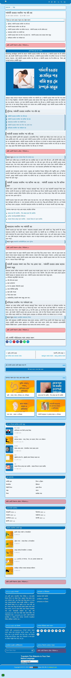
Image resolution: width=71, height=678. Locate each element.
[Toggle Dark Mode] (58, 2)
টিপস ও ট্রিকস (17, 428)
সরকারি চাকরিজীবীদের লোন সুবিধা (23, 242)
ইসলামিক (16, 437)
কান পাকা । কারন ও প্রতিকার (14, 414)
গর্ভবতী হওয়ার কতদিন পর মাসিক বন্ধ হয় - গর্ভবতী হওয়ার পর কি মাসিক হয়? (28, 29)
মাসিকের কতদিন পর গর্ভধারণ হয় (16, 38)
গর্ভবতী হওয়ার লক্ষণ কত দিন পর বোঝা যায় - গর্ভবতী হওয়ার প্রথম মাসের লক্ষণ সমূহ (29, 35)
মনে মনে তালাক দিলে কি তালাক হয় (24, 157)
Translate (33, 663)
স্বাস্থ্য (15, 464)
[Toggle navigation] (64, 2)
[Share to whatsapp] (24, 341)
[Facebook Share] (7, 341)
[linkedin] (52, 630)
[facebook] (49, 2)
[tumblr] (48, 630)
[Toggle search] (61, 1)
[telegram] (45, 630)
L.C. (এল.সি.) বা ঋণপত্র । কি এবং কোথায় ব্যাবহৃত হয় (28, 559)
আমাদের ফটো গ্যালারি (42, 596)
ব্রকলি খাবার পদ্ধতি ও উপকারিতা (22, 532)
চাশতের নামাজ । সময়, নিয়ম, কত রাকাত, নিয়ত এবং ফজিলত (29, 439)
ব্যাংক (15, 455)
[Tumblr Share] (21, 341)
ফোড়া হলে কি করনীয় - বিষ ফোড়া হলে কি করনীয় (21, 213)
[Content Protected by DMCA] (33, 667)
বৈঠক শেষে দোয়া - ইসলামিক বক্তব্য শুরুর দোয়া (26, 448)
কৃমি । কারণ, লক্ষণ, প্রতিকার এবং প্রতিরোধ (18, 395)
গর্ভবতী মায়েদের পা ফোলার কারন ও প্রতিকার (49, 414)
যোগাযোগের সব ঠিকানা (42, 602)
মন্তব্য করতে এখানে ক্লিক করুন (36, 369)
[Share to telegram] (27, 341)
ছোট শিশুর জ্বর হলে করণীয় (35, 51)
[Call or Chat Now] (3, 675)
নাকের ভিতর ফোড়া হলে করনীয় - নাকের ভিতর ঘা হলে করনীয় (25, 219)
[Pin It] (14, 341)
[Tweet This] (10, 341)
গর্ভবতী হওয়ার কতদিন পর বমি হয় (16, 27)
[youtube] (54, 2)
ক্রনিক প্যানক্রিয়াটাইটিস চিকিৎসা (16, 216)
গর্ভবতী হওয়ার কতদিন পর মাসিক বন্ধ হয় (19, 119)
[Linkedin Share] (17, 341)
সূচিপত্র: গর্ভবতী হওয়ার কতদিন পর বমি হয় (19, 24)
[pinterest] (56, 630)
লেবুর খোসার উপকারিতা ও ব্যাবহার (23, 550)
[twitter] (59, 630)
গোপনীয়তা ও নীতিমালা (42, 599)
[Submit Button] (32, 650)
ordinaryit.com (52, 667)
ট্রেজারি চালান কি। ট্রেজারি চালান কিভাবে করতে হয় (26, 457)
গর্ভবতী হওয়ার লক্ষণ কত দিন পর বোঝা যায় (20, 125)
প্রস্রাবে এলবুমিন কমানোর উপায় (22, 317)
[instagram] (63, 630)
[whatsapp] (51, 2)
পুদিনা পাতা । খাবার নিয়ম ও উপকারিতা (24, 541)
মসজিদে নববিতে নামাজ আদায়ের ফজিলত (24, 568)
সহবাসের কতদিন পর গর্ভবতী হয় (16, 32)
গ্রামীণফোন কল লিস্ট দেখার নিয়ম (22, 430)
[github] (38, 634)
